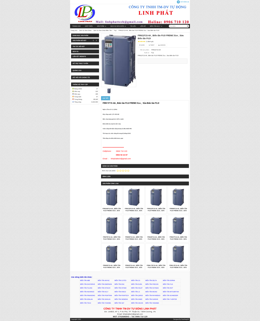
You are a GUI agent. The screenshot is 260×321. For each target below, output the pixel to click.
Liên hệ (143, 26)
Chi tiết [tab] (106, 98)
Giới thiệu (89, 26)
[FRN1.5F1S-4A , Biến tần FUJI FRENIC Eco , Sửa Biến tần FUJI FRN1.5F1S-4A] (178, 253)
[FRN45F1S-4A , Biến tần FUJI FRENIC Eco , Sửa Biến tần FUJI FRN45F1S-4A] (156, 225)
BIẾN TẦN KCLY (155, 26)
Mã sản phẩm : (145, 50)
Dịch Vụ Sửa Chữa (117, 26)
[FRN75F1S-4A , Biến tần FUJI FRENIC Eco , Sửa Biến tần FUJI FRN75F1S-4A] (111, 225)
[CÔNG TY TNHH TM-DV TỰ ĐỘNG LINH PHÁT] (130, 23)
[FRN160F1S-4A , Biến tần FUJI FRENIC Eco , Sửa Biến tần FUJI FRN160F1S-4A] (111, 197)
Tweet (152, 45)
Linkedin (162, 45)
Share (142, 45)
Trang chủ (76, 26)
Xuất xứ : (147, 52)
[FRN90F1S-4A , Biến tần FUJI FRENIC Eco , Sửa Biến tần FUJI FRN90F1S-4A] (178, 197)
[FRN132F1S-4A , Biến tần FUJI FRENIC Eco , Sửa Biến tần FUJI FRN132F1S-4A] (133, 197)
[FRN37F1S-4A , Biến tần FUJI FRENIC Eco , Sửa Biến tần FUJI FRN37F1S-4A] (178, 225)
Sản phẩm (101, 26)
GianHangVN (185, 319)
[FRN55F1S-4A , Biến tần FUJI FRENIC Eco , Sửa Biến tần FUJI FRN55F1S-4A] (133, 225)
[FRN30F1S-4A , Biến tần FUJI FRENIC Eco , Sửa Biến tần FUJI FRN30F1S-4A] (111, 253)
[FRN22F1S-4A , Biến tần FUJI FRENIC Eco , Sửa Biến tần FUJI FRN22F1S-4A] (133, 253)
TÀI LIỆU (133, 26)
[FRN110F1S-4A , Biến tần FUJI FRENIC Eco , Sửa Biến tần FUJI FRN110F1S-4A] (156, 197)
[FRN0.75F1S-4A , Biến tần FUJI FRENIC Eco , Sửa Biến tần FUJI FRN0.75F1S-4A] (156, 253)
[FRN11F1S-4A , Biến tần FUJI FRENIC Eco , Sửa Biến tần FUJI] (118, 60)
